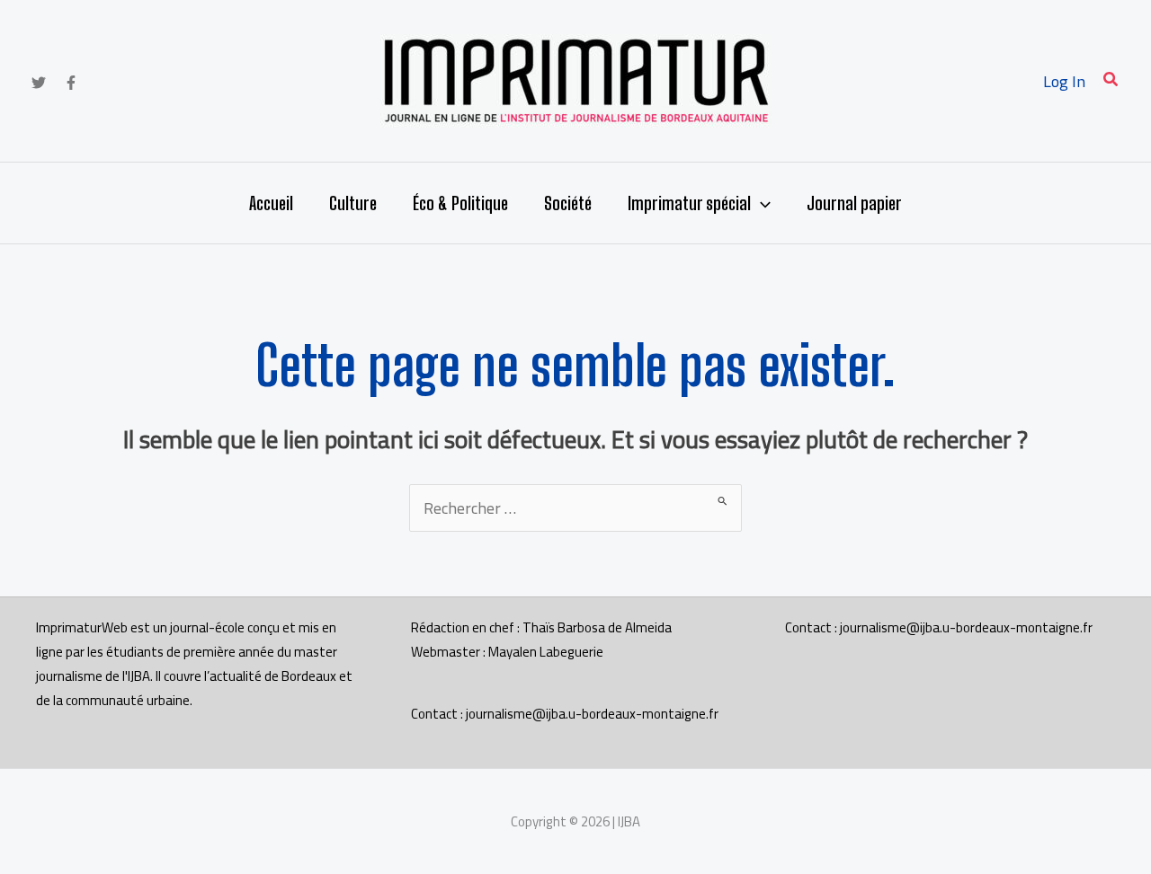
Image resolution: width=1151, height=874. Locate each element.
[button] (1111, 81)
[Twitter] (38, 82)
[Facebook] (71, 82)
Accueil (271, 203)
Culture (353, 203)
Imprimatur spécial (689, 203)
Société (568, 203)
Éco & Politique (460, 203)
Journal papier (854, 203)
